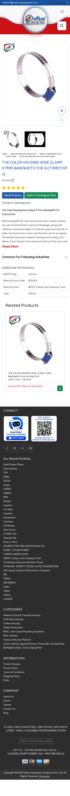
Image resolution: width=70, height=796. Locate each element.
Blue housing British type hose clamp (37, 156)
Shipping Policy (11, 676)
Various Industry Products (23, 154)
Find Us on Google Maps (36, 741)
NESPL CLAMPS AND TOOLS (51, 154)
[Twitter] (14, 448)
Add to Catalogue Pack (41, 195)
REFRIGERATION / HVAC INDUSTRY (22, 647)
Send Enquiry (12, 195)
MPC (5, 497)
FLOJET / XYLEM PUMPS (16, 550)
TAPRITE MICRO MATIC (15, 554)
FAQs (6, 680)
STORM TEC (10, 533)
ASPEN (7, 489)
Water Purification (13, 627)
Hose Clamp (11, 156)
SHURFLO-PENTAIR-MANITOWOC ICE (24, 546)
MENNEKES (9, 582)
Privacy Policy (10, 668)
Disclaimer (44, 776)
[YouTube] (30, 448)
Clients (7, 704)
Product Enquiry (11, 664)
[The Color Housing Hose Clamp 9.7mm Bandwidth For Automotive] (35, 341)
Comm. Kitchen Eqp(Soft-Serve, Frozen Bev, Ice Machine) (33, 643)
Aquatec (8, 513)
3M (5, 574)
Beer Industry (10, 635)
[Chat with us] (17, 428)
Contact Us (9, 708)
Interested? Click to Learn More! (25, 386)
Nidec (6, 586)
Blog (5, 713)
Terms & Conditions (13, 672)
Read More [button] (10, 246)
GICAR (6, 480)
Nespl (6, 485)
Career (7, 700)
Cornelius (8, 521)
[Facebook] (7, 448)
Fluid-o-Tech (10, 542)
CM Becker (9, 525)
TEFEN (7, 578)
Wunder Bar (9, 537)
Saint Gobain (10, 468)
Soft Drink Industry (13, 619)
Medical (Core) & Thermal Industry (21, 615)
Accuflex (8, 509)
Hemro (7, 595)
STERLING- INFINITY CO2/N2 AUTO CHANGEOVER (31, 566)
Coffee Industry (11, 623)
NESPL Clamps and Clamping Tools (22, 558)
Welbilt (7, 493)
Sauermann (9, 517)
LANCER (7, 599)
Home (4, 154)
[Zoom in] (62, 111)
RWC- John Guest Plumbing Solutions (23, 631)
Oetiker (7, 501)
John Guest (9, 529)
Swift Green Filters (13, 464)
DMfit (6, 476)
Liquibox (7, 505)
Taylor (6, 590)
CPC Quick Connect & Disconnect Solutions (26, 570)
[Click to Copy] (3, 174)
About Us (8, 696)
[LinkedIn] (22, 448)
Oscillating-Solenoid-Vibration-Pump (23, 562)
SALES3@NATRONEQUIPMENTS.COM (45, 730)
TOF (5, 472)
